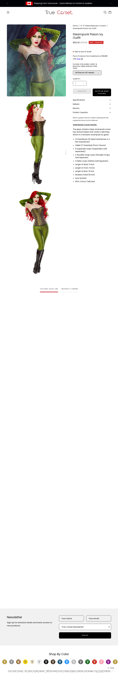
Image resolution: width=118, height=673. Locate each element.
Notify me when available (101, 92)
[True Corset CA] (59, 12)
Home (75, 26)
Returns (76, 108)
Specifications (79, 100)
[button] (104, 12)
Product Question (80, 112)
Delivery (76, 104)
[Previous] (7, 3)
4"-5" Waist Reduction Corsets (93, 26)
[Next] (111, 3)
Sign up (85, 635)
